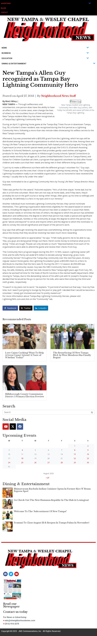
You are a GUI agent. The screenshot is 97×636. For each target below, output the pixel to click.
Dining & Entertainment (14, 64)
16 (88, 454)
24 (9, 462)
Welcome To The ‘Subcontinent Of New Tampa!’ (40, 511)
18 (22, 458)
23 (88, 458)
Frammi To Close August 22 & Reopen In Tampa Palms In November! (51, 522)
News (4, 48)
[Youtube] (6, 426)
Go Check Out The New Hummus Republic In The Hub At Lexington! (51, 500)
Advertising (6, 3)
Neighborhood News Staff (58, 95)
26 (35, 462)
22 (75, 458)
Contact (4, 12)
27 (48, 462)
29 (75, 462)
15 (75, 454)
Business (6, 53)
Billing (3, 8)
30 (88, 462)
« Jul (47, 477)
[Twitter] (13, 426)
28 (62, 462)
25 (22, 462)
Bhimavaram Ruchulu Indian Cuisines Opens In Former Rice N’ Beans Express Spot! (52, 490)
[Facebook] (20, 426)
